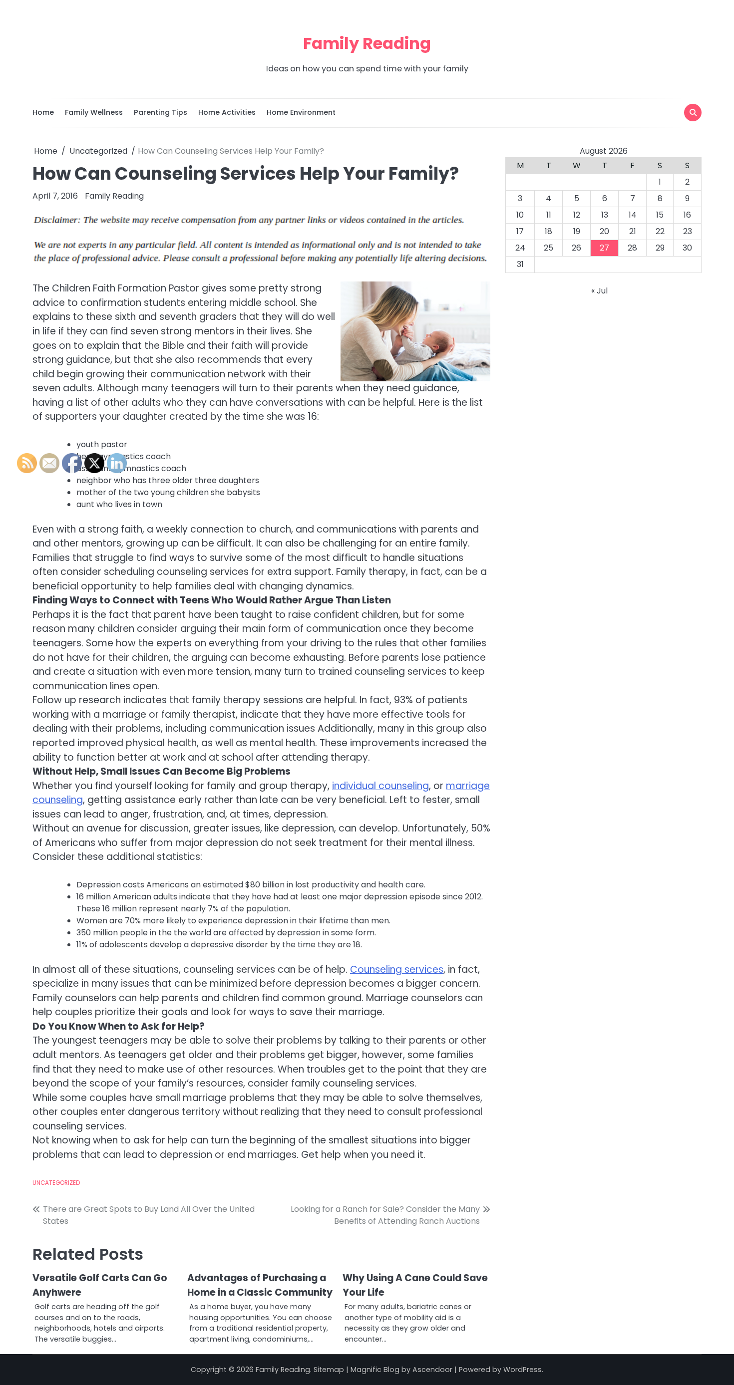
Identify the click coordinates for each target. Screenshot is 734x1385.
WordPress (522, 1370)
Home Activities (227, 112)
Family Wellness (94, 112)
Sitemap (329, 1370)
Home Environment (301, 112)
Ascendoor (432, 1370)
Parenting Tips (160, 112)
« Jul (599, 290)
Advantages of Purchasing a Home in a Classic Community (260, 1285)
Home (43, 112)
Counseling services (396, 969)
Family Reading (367, 43)
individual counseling (380, 786)
